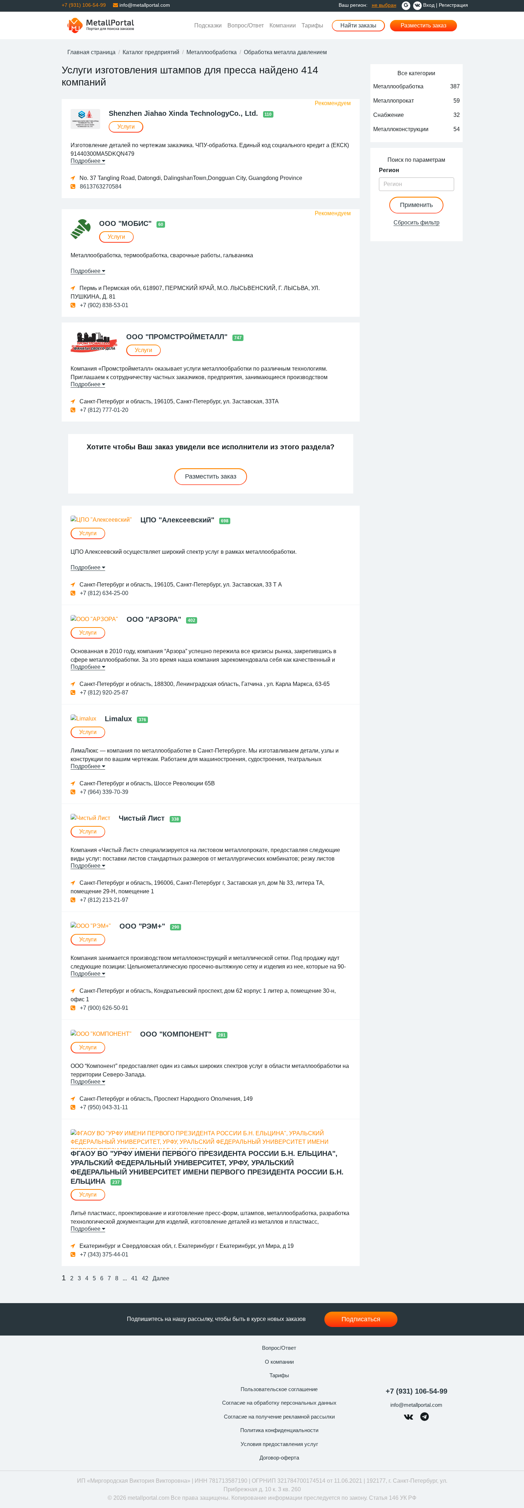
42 (145, 1278)
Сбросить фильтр (417, 223)
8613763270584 (100, 187)
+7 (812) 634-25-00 (103, 593)
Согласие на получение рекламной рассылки (279, 1417)
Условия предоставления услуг (279, 1444)
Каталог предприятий (151, 52)
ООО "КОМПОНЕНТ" (177, 1034)
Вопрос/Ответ (245, 25)
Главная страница (91, 52)
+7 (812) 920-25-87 (103, 693)
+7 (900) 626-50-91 (103, 1008)
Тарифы (312, 25)
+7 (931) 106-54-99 (416, 1391)
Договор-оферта (279, 1458)
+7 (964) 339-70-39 (103, 792)
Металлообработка (211, 52)
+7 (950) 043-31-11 (103, 1107)
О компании (279, 1362)
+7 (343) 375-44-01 (103, 1254)
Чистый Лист (143, 818)
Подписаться (360, 1319)
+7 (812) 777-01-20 (103, 410)
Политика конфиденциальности (279, 1430)
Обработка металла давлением (285, 52)
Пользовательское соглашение (279, 1389)
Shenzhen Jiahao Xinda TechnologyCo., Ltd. (184, 113)
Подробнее (86, 161)
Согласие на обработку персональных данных (279, 1403)
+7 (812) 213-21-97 (103, 900)
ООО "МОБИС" (126, 223)
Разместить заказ (423, 25)
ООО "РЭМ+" (143, 926)
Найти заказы (358, 25)
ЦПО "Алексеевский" (178, 520)
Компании (282, 25)
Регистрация (453, 5)
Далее (161, 1278)
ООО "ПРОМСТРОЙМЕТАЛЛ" (178, 337)
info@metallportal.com (144, 5)
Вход (429, 5)
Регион (389, 170)
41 (134, 1278)
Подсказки (208, 25)
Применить (416, 204)
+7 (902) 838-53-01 (103, 305)
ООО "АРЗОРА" (155, 619)
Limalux (119, 719)
